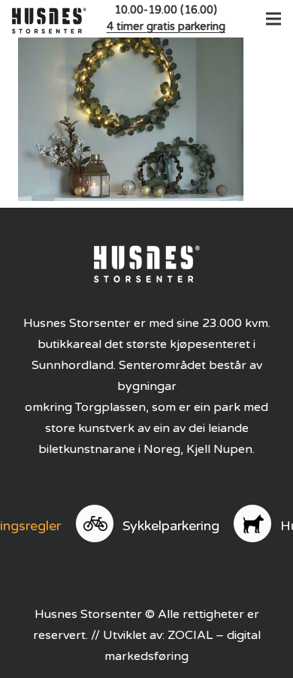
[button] (270, 19)
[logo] (49, 19)
